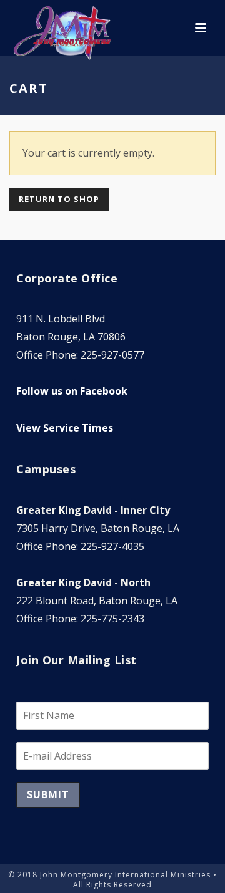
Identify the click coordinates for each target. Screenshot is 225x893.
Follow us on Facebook (72, 391)
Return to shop (59, 199)
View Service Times (64, 428)
